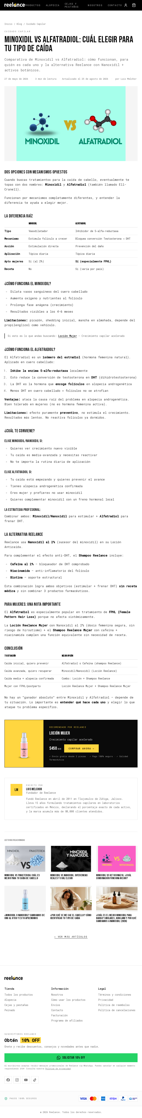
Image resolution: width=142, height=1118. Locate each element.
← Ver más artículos (70, 936)
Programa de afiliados (67, 1020)
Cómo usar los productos (68, 1000)
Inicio (8, 23)
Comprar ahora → (81, 748)
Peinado (9, 1010)
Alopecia (53, 5)
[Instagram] (17, 1080)
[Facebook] (8, 1080)
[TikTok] (34, 1080)
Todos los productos (18, 994)
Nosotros (95, 5)
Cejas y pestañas (72, 5)
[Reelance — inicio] (14, 5)
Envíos (55, 1005)
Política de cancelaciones (116, 1010)
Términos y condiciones (114, 994)
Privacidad (105, 1000)
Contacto (115, 5)
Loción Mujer (67, 336)
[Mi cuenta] (125, 5)
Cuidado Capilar (36, 23)
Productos (33, 5)
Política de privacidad (58, 1069)
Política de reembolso (114, 1005)
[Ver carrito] (134, 5)
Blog (19, 23)
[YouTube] (26, 1080)
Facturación (59, 1015)
